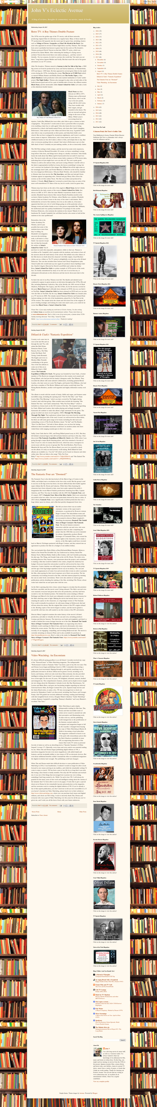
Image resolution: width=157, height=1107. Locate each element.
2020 (97, 48)
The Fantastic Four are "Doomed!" (49, 474)
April (99, 95)
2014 (97, 113)
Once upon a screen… (102, 1002)
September (100, 68)
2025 (97, 34)
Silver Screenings (100, 1013)
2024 (97, 37)
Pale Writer (99, 1008)
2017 (97, 57)
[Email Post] (60, 324)
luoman (82, 1093)
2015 (97, 110)
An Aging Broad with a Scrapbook (106, 980)
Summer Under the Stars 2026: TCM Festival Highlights (108, 1004)
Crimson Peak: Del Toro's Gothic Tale (107, 131)
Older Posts (82, 812)
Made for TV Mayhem (102, 995)
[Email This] (64, 324)
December (100, 60)
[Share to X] (68, 324)
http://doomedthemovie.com (40, 635)
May (98, 92)
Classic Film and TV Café (103, 985)
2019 (97, 51)
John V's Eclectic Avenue (57, 10)
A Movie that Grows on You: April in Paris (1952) (107, 1016)
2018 (97, 54)
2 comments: (53, 324)
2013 (97, 116)
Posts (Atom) (44, 815)
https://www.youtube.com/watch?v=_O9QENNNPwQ (53, 459)
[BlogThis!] (66, 324)
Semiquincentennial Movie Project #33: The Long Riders (108, 1030)
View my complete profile (101, 1081)
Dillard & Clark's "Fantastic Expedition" (52, 334)
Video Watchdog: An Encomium (48, 655)
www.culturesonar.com (40, 314)
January (99, 104)
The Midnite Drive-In (102, 1027)
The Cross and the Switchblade (104, 986)
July (98, 86)
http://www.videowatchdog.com (42, 793)
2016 (97, 107)
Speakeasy (98, 1020)
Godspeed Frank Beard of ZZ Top (105, 976)
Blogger (95, 1093)
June (98, 89)
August (99, 71)
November (100, 62)
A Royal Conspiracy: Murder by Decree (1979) (109, 1010)
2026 (97, 31)
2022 (97, 43)
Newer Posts (35, 812)
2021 (97, 45)
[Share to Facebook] (70, 324)
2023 (97, 40)
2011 (97, 122)
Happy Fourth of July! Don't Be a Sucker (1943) (109, 981)
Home (59, 812)
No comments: (53, 464)
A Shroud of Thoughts (102, 974)
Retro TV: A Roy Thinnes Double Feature (52, 31)
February (100, 101)
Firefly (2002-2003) (101, 991)
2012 (97, 119)
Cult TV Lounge (100, 990)
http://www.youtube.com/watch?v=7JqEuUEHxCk (53, 456)
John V (107, 1049)
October (100, 65)
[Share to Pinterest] (72, 324)
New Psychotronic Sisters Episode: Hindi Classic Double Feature (107, 1023)
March (99, 98)
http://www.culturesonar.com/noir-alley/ (48, 319)
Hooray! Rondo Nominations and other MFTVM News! (106, 997)
